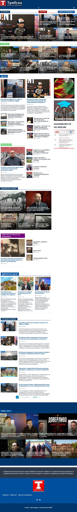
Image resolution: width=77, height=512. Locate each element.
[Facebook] (37, 500)
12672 (35, 397)
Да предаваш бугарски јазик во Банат (42, 292)
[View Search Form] (73, 7)
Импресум (6, 495)
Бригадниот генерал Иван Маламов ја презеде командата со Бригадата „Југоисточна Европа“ (34, 369)
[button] (2, 27)
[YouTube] (40, 500)
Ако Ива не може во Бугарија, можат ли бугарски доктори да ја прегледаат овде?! (12, 168)
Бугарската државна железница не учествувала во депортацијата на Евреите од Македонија (12, 260)
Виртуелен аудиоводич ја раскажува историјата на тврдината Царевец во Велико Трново (34, 352)
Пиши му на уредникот (25, 495)
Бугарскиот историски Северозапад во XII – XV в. (25, 293)
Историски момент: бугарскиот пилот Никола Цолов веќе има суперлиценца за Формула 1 (37, 101)
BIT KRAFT (49, 507)
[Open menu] (38, 8)
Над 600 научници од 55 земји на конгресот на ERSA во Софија (11, 100)
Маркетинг (13, 495)
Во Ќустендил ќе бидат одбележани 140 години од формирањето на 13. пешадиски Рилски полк (34, 385)
